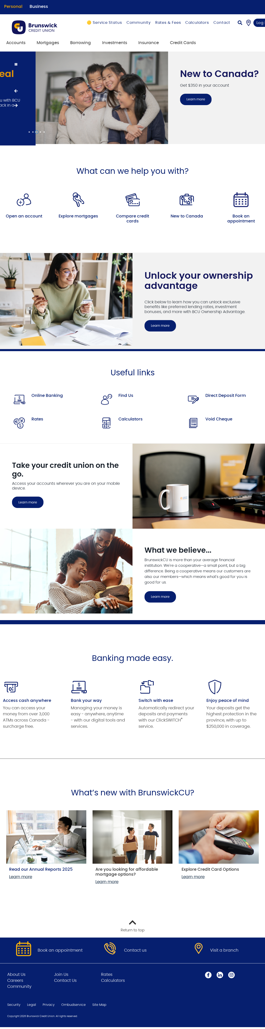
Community (138, 23)
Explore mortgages (78, 215)
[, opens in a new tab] (24, 198)
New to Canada (187, 215)
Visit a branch (224, 949)
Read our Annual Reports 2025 (41, 868)
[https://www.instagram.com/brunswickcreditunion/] (231, 973)
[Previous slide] (16, 90)
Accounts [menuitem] (15, 43)
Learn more (160, 99)
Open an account (24, 215)
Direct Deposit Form (225, 394)
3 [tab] (37, 130)
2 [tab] (33, 130)
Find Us (125, 394)
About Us (16, 973)
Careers (15, 979)
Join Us (61, 973)
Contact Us (65, 979)
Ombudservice (73, 1003)
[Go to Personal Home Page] (40, 27)
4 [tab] (41, 130)
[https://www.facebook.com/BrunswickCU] (208, 973)
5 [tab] (44, 130)
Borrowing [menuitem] (80, 43)
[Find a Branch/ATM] (248, 23)
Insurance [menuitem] (148, 43)
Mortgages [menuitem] (48, 43)
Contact (221, 23)
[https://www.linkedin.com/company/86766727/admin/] (220, 973)
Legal (31, 1003)
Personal (13, 7)
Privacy (49, 1003)
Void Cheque (218, 418)
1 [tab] (29, 130)
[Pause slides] (16, 64)
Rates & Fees (168, 23)
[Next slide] (16, 105)
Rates (37, 418)
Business (39, 7)
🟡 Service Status (104, 23)
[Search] (240, 23)
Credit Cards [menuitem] (183, 43)
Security (13, 1003)
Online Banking (47, 394)
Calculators (197, 23)
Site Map (99, 1003)
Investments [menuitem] (114, 43)
